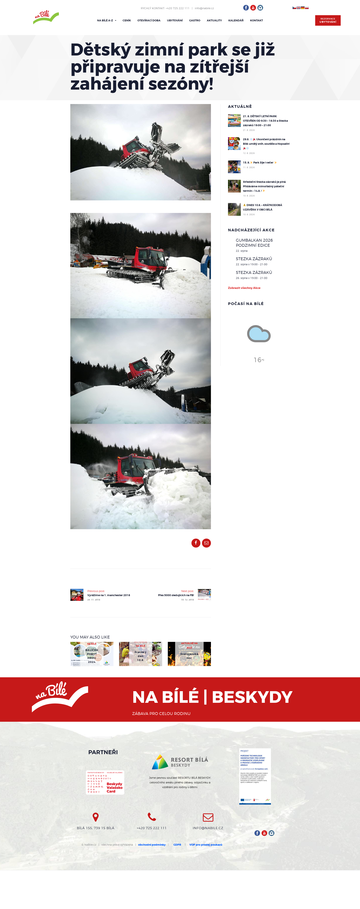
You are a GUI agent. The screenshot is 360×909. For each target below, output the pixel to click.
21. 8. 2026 (249, 130)
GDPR (177, 844)
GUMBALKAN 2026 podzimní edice (254, 243)
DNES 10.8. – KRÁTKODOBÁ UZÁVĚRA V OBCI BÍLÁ (262, 207)
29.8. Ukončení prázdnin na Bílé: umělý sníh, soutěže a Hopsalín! (266, 141)
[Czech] (294, 7)
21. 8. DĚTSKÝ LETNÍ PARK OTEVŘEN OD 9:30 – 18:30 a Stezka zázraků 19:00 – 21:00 (265, 121)
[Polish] (307, 7)
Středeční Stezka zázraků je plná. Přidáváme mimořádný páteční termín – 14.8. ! (264, 186)
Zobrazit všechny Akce (244, 288)
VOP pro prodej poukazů (205, 844)
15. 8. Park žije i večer (258, 162)
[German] (302, 7)
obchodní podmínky (152, 844)
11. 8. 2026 (249, 167)
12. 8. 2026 (249, 153)
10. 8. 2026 (249, 195)
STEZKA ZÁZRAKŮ (254, 258)
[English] (298, 7)
